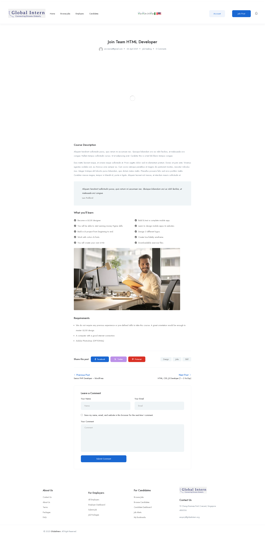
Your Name (86, 398)
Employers (80, 13)
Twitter (120, 359)
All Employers (93, 499)
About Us (46, 502)
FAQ (45, 517)
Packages (46, 512)
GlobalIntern (56, 531)
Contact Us (47, 497)
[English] (152, 13)
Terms (45, 507)
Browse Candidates (141, 502)
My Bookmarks (140, 517)
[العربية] (140, 13)
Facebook (101, 359)
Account (217, 13)
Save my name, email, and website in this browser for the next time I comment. (118, 415)
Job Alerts (137, 512)
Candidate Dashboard (143, 507)
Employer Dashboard (96, 504)
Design (166, 359)
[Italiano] (156, 13)
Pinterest (137, 359)
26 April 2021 (132, 48)
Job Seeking (147, 48)
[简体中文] (146, 13)
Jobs (177, 359)
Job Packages (93, 514)
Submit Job (92, 509)
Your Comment (87, 421)
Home (52, 13)
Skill (186, 359)
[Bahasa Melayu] (159, 13)
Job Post (241, 13)
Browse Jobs (65, 13)
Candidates (93, 13)
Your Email (139, 398)
